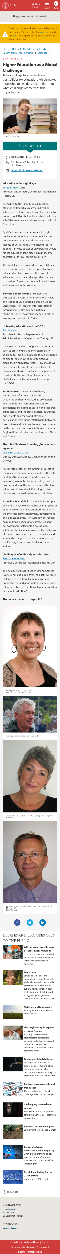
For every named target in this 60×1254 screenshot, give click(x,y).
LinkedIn (42, 922)
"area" (15, 35)
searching (44, 31)
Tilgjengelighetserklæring (30, 1251)
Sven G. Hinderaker (14, 558)
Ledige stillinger (31, 1242)
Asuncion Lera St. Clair (15, 452)
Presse (45, 1242)
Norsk (35, 7)
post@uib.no (9, 1209)
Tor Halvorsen (10, 330)
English (36, 3)
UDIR (13, 49)
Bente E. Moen (11, 187)
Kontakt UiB (16, 1242)
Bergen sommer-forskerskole (30, 16)
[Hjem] (5, 5)
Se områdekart (10, 1228)
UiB (4, 49)
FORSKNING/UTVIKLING (33, 49)
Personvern (41, 1247)
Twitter (30, 922)
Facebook (17, 922)
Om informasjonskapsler (22, 1247)
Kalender (42, 52)
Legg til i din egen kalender (27, 170)
